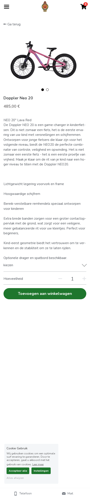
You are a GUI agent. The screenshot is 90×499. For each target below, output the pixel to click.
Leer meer (38, 464)
